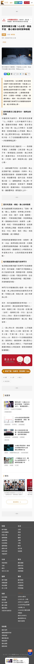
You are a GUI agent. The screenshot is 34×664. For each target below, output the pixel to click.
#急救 (6, 465)
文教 (19, 543)
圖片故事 (4, 605)
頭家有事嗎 (21, 621)
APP (29, 73)
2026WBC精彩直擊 (24, 610)
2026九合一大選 (23, 599)
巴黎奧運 (20, 588)
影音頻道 (4, 597)
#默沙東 (7, 440)
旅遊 (19, 532)
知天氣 (20, 548)
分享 (5, 74)
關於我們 (4, 630)
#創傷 (11, 465)
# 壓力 (20, 377)
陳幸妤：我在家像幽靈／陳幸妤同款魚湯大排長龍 (18, 20)
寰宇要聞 (4, 580)
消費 (19, 540)
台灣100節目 (22, 596)
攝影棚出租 (5, 638)
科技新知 (4, 543)
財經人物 (4, 535)
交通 (19, 529)
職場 (19, 546)
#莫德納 (22, 437)
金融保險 (4, 540)
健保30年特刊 (22, 615)
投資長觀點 (5, 532)
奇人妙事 (4, 588)
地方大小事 (5, 571)
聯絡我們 (4, 641)
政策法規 (4, 551)
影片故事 (4, 602)
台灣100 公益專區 (23, 602)
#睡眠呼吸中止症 (14, 452)
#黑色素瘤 (21, 424)
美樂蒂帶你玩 (22, 618)
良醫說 (20, 613)
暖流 (3, 568)
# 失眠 (5, 377)
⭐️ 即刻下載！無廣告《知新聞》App (16, 371)
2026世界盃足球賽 (24, 605)
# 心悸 (12, 377)
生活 (4, 34)
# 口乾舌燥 (6, 381)
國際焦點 (4, 546)
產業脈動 (4, 537)
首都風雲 (20, 571)
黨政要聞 (20, 563)
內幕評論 (20, 568)
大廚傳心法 (21, 607)
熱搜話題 (4, 583)
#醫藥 (4, 42)
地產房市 (4, 554)
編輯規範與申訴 (6, 633)
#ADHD (7, 409)
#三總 (16, 465)
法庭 (3, 565)
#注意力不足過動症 (16, 409)
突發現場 (4, 563)
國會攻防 (20, 565)
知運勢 (20, 551)
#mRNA (14, 424)
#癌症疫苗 (7, 424)
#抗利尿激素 (24, 452)
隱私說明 (4, 643)
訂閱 (23, 74)
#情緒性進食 (8, 412)
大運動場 (20, 585)
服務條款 (4, 646)
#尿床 (6, 452)
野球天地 (20, 583)
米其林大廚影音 (6, 610)
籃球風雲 (20, 580)
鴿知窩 (4, 600)
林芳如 (13, 34)
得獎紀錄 (4, 635)
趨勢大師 (4, 548)
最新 (11, 3)
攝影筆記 (4, 608)
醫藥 (19, 537)
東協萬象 (4, 585)
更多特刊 (17, 502)
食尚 (19, 535)
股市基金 (4, 529)
